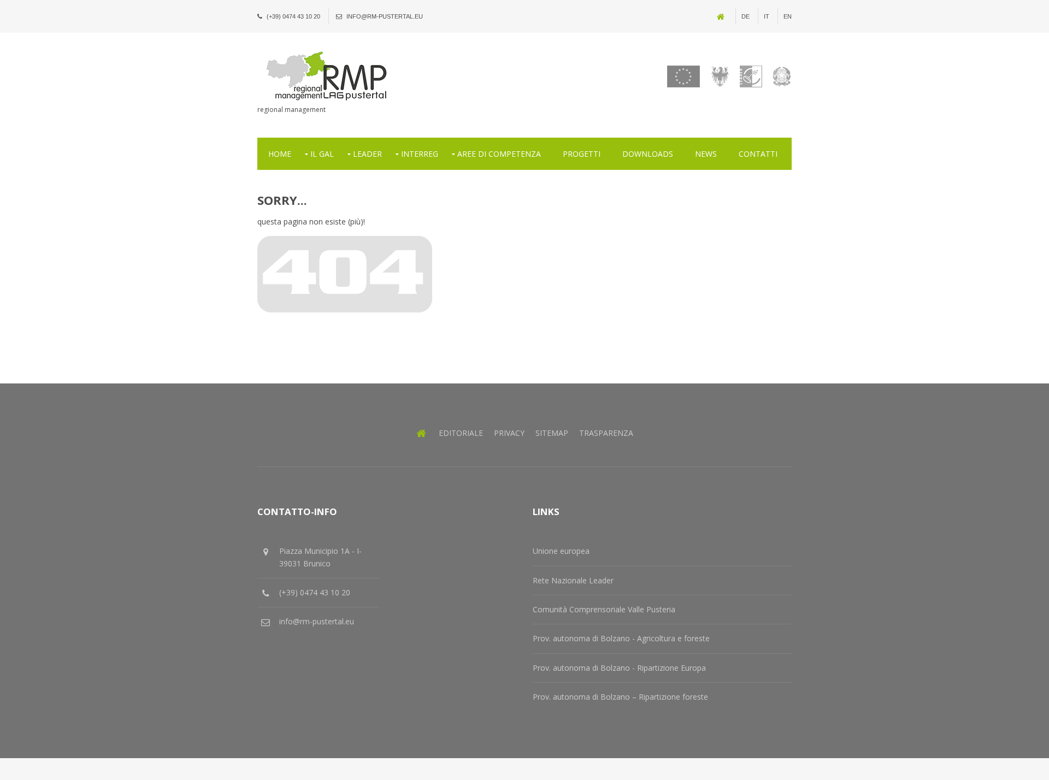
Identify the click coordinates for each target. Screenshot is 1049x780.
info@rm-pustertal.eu (384, 16)
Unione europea (561, 551)
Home (279, 154)
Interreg (419, 154)
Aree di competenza (499, 154)
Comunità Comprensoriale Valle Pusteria (604, 609)
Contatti (758, 154)
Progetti (581, 154)
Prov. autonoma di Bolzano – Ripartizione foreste (620, 697)
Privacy (509, 433)
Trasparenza (606, 433)
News (706, 154)
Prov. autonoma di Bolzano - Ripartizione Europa (619, 668)
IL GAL (322, 154)
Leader (367, 154)
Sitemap (551, 433)
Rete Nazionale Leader (573, 580)
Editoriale (461, 433)
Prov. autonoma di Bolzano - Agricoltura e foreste (621, 638)
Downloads (647, 154)
